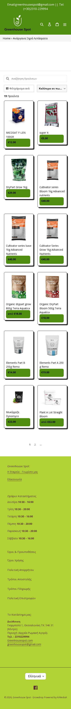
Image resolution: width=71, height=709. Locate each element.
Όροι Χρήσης (15, 560)
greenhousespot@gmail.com (24, 644)
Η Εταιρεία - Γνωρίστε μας (22, 472)
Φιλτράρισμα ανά (19, 88)
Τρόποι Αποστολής (19, 579)
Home (7, 38)
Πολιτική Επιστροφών (21, 598)
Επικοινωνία (14, 479)
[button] (52, 88)
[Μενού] (65, 24)
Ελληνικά (34, 676)
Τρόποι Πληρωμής (19, 589)
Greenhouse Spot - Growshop (28, 697)
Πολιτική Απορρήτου (20, 570)
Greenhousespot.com (20, 640)
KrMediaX (62, 697)
